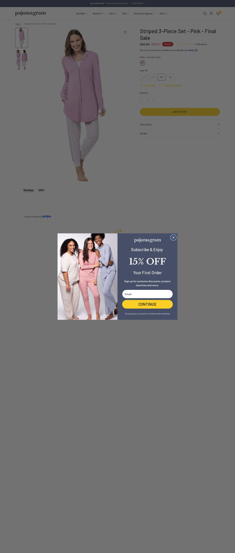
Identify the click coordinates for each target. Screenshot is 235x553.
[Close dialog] (173, 237)
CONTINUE (147, 304)
